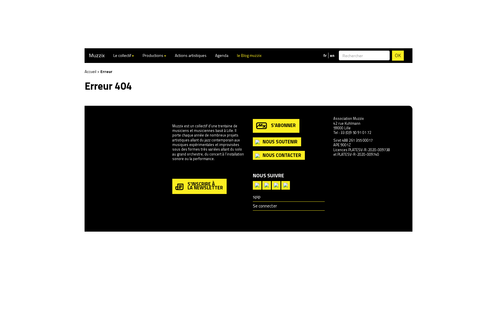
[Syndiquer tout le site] (257, 184)
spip (257, 196)
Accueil (90, 71)
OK (398, 55)
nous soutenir (280, 141)
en (332, 55)
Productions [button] (153, 55)
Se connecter (265, 206)
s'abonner (283, 125)
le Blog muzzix (249, 55)
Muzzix (97, 55)
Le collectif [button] (122, 55)
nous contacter (282, 155)
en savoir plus (183, 171)
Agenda (221, 55)
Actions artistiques (191, 55)
